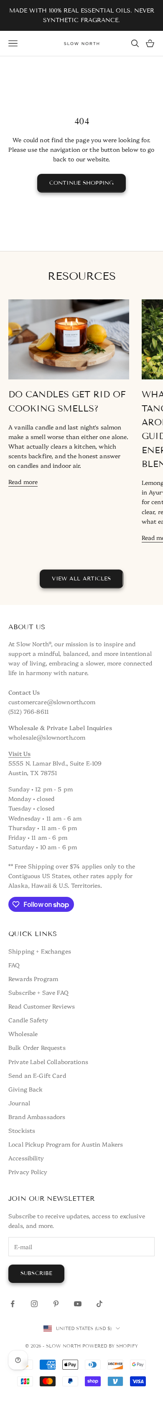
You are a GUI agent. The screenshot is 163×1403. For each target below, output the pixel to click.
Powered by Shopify (110, 1346)
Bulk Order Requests (37, 1047)
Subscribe (36, 1273)
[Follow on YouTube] (78, 1304)
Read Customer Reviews (41, 1006)
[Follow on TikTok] (99, 1304)
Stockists (21, 1130)
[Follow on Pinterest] (56, 1304)
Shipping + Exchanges (39, 951)
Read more (23, 481)
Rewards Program (33, 978)
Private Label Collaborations (48, 1061)
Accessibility (26, 1158)
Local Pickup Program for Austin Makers (65, 1144)
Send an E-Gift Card (37, 1075)
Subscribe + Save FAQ (38, 992)
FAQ (14, 965)
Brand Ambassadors (36, 1116)
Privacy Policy (27, 1171)
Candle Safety (28, 1020)
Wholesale (23, 1033)
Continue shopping (81, 183)
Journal (19, 1103)
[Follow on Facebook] (12, 1304)
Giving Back (25, 1089)
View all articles (81, 578)
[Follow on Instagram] (34, 1304)
